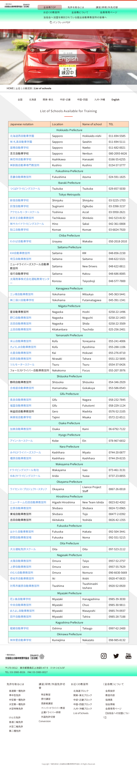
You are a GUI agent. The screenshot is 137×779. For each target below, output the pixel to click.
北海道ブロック (80, 690)
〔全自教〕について (113, 684)
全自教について (80, 12)
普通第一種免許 (17, 690)
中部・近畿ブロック (82, 699)
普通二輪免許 (16, 722)
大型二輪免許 (16, 726)
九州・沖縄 (99, 99)
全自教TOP (49, 7)
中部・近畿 (65, 99)
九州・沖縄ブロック (82, 708)
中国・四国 (82, 99)
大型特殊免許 (16, 708)
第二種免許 (15, 730)
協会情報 (110, 704)
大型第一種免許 (17, 704)
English (115, 99)
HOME (10, 88)
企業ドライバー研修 (51, 712)
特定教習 (45, 694)
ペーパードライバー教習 (53, 708)
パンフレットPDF (62, 22)
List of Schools (80, 713)
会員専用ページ (108, 12)
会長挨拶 (110, 690)
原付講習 (45, 698)
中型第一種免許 (17, 699)
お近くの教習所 (51, 12)
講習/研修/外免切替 (107, 7)
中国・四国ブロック (82, 704)
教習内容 (110, 695)
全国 (20, 99)
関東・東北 (48, 99)
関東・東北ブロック (82, 695)
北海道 (32, 99)
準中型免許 (15, 695)
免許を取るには (76, 7)
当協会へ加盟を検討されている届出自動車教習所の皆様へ (75, 17)
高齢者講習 (47, 703)
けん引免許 (15, 717)
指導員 (108, 699)
